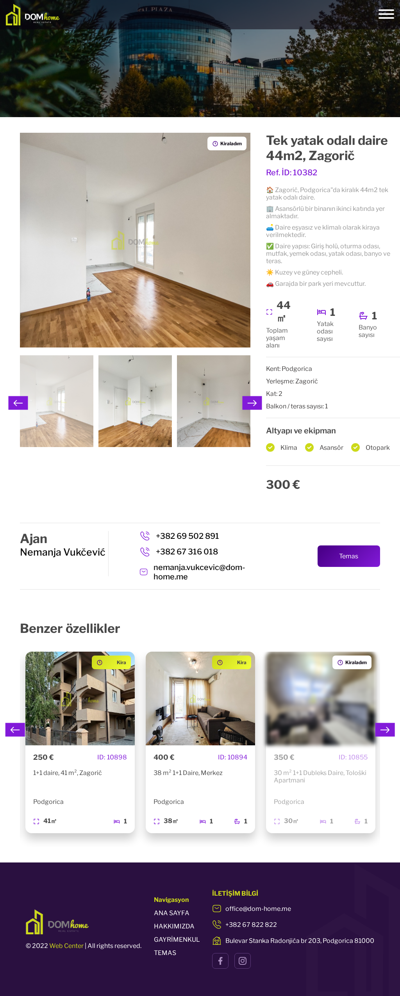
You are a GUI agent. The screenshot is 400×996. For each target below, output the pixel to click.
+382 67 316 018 (187, 551)
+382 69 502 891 (187, 536)
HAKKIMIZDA (174, 926)
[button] (18, 403)
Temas (348, 556)
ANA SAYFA (171, 913)
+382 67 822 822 (251, 924)
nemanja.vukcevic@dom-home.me (199, 572)
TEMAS (165, 953)
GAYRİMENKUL (177, 939)
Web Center (66, 946)
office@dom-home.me (258, 908)
